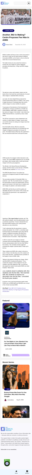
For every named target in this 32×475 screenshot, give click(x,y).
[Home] (16, 471)
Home (16, 473)
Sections (5, 474)
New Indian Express (20, 169)
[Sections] (5, 471)
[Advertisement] (16, 80)
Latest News (9, 30)
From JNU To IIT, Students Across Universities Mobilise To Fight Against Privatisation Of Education (16, 290)
